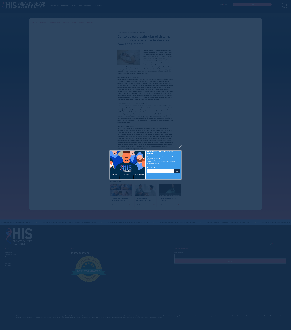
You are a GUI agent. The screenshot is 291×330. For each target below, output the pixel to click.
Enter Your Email (152, 168)
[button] (180, 146)
